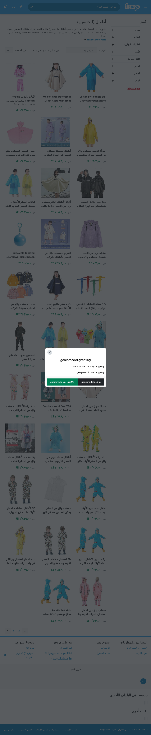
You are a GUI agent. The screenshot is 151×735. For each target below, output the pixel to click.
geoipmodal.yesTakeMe (62, 382)
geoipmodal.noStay (91, 382)
